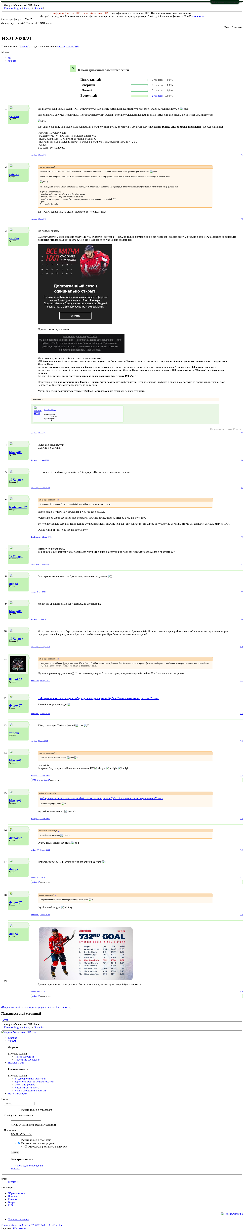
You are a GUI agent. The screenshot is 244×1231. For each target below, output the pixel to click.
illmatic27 (15, 679)
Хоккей (24, 46)
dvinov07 (15, 705)
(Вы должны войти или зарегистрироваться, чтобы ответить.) (36, 1007)
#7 (242, 564)
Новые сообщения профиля (30, 1090)
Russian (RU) (15, 1181)
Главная (12, 1037)
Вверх (11, 1202)
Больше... (16, 1168)
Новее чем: (10, 1130)
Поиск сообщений (25, 1056)
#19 (241, 991)
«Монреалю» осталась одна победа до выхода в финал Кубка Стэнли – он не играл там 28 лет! (98, 698)
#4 (242, 460)
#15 (241, 819)
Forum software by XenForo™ (32, 1225)
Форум (12, 1040)
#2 (242, 219)
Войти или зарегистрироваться (225, 2)
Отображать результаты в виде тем (47, 1146)
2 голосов (157, 95)
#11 (241, 680)
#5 (242, 488)
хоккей (12, 60)
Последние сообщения (27, 1059)
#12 (241, 714)
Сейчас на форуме (25, 1084)
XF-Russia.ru (19, 1228)
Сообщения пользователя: (18, 1115)
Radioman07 (18, 507)
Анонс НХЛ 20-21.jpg (50, 410)
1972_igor (16, 479)
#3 (242, 433)
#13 (241, 741)
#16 (241, 850)
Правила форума (17, 1093)
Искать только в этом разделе (37, 1143)
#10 (241, 647)
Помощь (12, 1196)
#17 (241, 877)
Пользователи (16, 1062)
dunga (13, 583)
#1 (242, 155)
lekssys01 (15, 452)
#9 (242, 619)
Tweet (4, 1019)
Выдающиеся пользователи (30, 1078)
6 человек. (198, 16)
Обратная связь (16, 1193)
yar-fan (61, 46)
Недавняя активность (27, 1087)
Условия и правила (18, 1219)
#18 (241, 914)
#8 (242, 592)
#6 (242, 537)
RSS (10, 1205)
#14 (241, 775)
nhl (9, 57)
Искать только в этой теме (36, 1140)
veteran (14, 174)
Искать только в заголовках (36, 1109)
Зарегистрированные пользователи (34, 1081)
